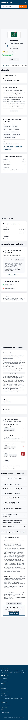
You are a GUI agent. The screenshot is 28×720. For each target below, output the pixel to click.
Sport (10, 143)
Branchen (3, 683)
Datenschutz (4, 707)
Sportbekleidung (7, 149)
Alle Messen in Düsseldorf (13, 274)
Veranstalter (3, 686)
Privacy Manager (5, 712)
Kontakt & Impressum (6, 704)
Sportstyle (16, 143)
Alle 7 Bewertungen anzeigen (14, 603)
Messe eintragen (4, 690)
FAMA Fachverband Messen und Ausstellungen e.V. (12, 698)
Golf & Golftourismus (8, 146)
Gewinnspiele (4, 678)
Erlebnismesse (18, 146)
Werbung (3, 693)
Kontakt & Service (14, 373)
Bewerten (14, 59)
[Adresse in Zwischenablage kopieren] (20, 255)
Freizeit (5, 143)
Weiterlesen (14, 110)
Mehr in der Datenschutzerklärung (12, 270)
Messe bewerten (14, 613)
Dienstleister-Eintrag (5, 695)
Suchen (24, 6)
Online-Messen (4, 681)
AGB (2, 709)
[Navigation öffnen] (25, 2)
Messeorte (3, 688)
